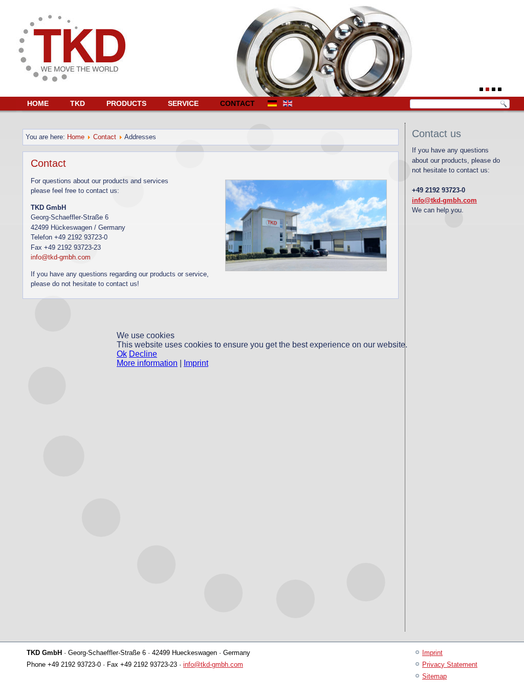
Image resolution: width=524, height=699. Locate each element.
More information (147, 363)
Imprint (196, 363)
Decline (143, 354)
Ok (122, 354)
